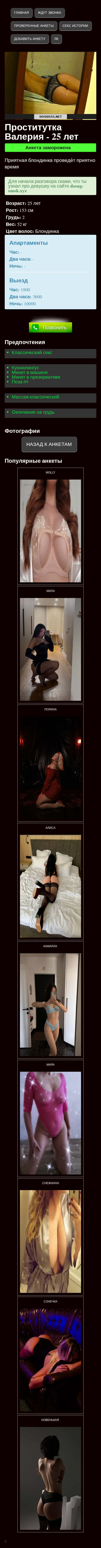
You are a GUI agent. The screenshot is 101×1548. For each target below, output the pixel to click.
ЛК (56, 39)
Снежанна (50, 1183)
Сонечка (50, 1301)
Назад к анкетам (49, 444)
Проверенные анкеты (34, 26)
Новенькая (50, 1420)
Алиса (50, 827)
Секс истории (75, 26)
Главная (21, 12)
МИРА (50, 1064)
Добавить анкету (29, 39)
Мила (51, 591)
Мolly (50, 472)
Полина (50, 709)
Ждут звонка (49, 12)
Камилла (50, 946)
